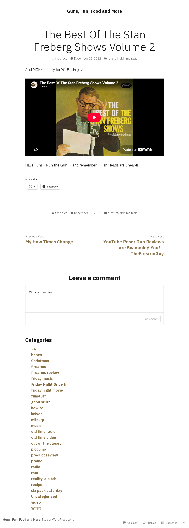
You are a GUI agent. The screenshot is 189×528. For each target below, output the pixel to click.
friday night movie (47, 390)
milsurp (37, 419)
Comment (151, 318)
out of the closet (46, 443)
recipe (36, 484)
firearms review (45, 372)
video (36, 502)
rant (35, 472)
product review (44, 455)
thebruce (61, 58)
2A (33, 348)
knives (36, 413)
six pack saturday (46, 490)
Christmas (40, 360)
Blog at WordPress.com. (58, 519)
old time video (43, 437)
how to (37, 407)
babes (36, 354)
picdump (38, 449)
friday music (42, 378)
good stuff (40, 402)
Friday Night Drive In (49, 384)
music (36, 425)
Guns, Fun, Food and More (94, 11)
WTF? (36, 508)
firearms (38, 366)
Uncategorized (44, 496)
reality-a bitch (43, 478)
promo (36, 460)
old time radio (128, 58)
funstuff (113, 58)
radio (35, 466)
